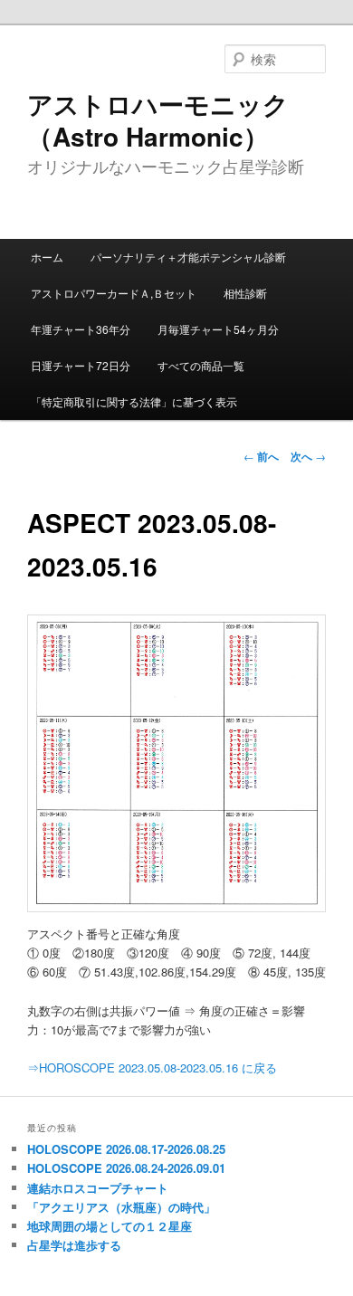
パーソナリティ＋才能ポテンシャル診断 (188, 256)
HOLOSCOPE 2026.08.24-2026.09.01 (126, 1168)
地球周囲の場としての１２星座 (109, 1225)
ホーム (47, 256)
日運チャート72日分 (80, 365)
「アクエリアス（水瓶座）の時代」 (121, 1206)
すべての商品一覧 (200, 365)
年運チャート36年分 (80, 329)
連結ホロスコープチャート (97, 1187)
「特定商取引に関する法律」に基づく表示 (134, 401)
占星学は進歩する (74, 1244)
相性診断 (245, 292)
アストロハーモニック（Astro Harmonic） (158, 120)
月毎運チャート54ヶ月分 (218, 329)
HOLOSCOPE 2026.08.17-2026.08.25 (126, 1149)
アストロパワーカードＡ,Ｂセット (113, 292)
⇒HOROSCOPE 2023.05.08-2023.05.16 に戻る (152, 1067)
